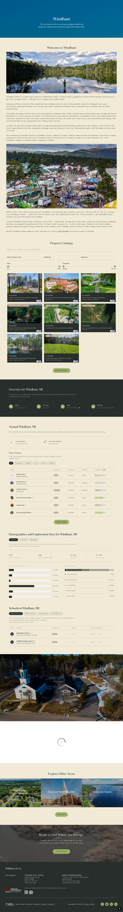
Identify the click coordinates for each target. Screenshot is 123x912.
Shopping (29, 463)
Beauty (44, 463)
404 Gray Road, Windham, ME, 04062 (25, 643)
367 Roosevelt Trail (21, 476)
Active (36, 463)
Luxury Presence (48, 904)
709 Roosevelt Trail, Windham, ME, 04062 (26, 635)
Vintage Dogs (20, 505)
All (11, 463)
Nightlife (52, 463)
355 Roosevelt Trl (21, 483)
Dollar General (20, 474)
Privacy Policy (89, 904)
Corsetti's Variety (21, 489)
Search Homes (61, 370)
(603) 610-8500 (67, 879)
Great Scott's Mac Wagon (23, 497)
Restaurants (19, 463)
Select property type (14, 257)
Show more (61, 522)
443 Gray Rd (19, 491)
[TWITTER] (111, 904)
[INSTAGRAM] (116, 904)
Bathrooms (47, 257)
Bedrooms (84, 257)
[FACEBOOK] (102, 904)
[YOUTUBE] (107, 904)
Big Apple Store (20, 481)
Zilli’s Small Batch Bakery (23, 512)
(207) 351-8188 (29, 879)
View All (61, 814)
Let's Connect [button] (61, 851)
